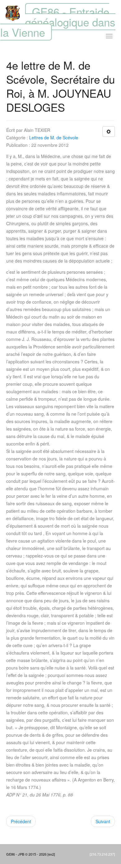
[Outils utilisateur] (108, 131)
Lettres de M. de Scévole (53, 137)
